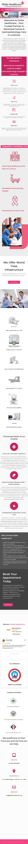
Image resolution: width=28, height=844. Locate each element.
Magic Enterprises (22, 841)
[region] (14, 13)
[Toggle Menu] (25, 9)
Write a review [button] (16, 634)
